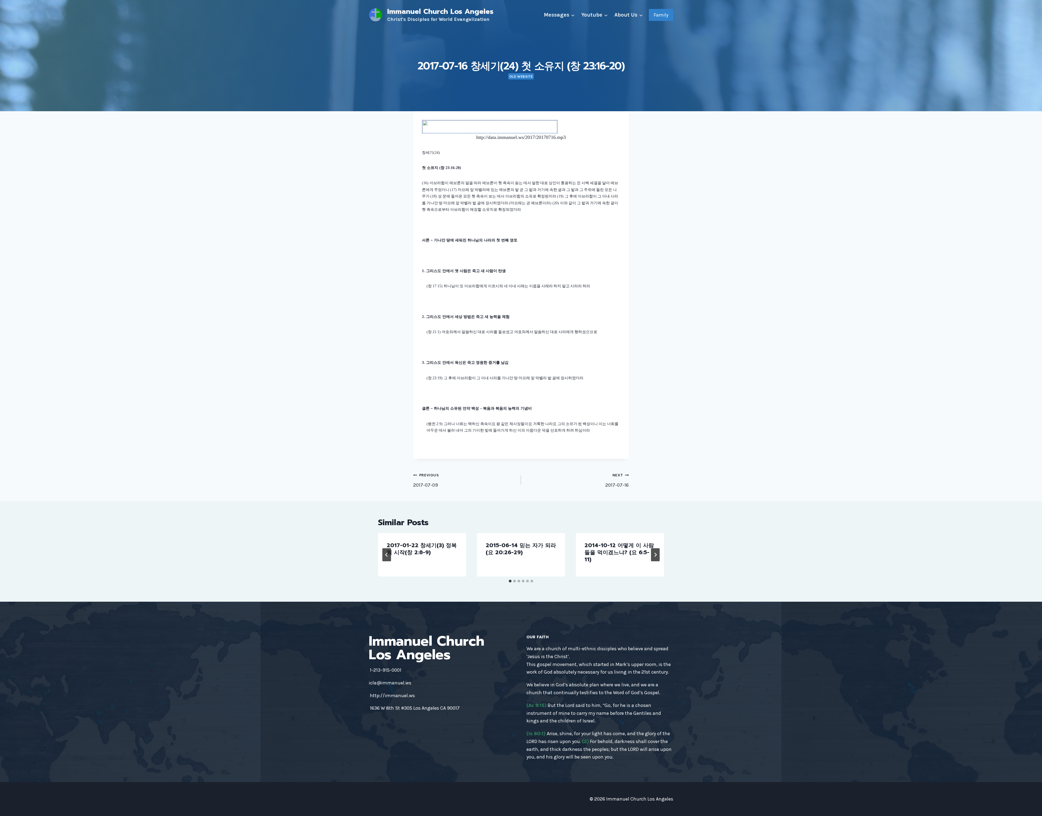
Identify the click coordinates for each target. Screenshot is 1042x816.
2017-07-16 (617, 480)
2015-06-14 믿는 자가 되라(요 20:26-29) (521, 548)
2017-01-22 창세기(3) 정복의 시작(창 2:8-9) (422, 548)
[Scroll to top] (1029, 806)
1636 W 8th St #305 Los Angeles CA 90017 (415, 708)
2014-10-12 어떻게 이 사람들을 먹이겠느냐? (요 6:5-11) (619, 552)
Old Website (521, 76)
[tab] (510, 581)
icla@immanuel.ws (390, 683)
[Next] (655, 554)
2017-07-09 (426, 480)
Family (661, 15)
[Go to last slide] (386, 554)
